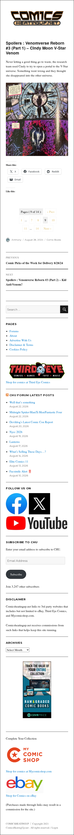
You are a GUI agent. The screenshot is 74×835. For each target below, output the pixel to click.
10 (53, 220)
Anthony (16, 239)
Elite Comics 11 (18, 461)
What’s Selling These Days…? (27, 451)
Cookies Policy (18, 349)
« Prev (51, 212)
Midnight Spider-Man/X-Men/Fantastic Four (35, 412)
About (13, 336)
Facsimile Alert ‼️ (20, 471)
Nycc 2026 (15, 432)
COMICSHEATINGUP (17, 823)
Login (55, 827)
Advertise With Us (20, 340)
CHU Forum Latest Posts (31, 395)
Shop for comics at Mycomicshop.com (29, 771)
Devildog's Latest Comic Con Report (31, 422)
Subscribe (16, 574)
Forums (14, 331)
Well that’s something (22, 402)
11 (25, 228)
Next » (47, 228)
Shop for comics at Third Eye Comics (28, 382)
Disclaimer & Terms (21, 345)
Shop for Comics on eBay (21, 795)
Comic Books (53, 239)
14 (37, 228)
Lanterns (14, 442)
